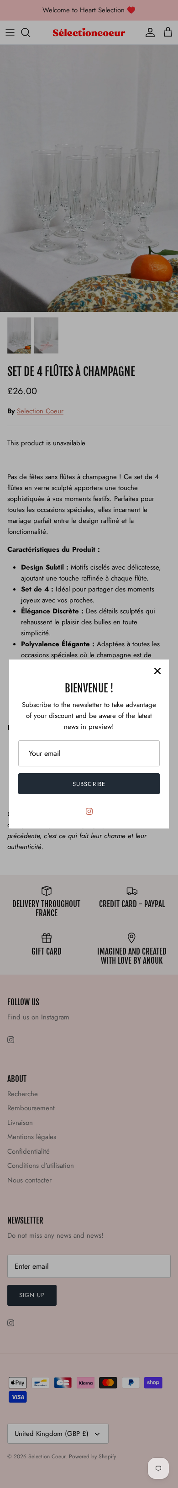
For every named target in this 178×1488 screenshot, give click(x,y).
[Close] (157, 671)
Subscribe (89, 784)
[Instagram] (89, 811)
